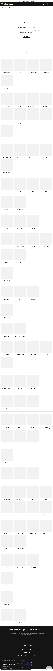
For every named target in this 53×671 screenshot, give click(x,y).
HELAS (33, 246)
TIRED (6, 548)
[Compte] (44, 4)
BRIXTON (6, 122)
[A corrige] (7, 65)
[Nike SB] (20, 381)
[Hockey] (7, 254)
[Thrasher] (20, 526)
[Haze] (7, 239)
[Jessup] (33, 291)
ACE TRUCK (33, 72)
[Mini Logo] (33, 347)
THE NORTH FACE (6, 533)
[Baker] (7, 99)
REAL (19, 481)
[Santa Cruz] (7, 492)
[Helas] (33, 239)
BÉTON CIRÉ (6, 138)
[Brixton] (7, 114)
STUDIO (46, 514)
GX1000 (33, 228)
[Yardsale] (7, 597)
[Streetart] (33, 507)
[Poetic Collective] (46, 419)
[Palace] (7, 419)
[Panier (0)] (51, 4)
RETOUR (26, 36)
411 (7, 622)
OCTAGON (20, 408)
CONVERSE (6, 172)
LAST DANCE (6, 336)
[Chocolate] (33, 150)
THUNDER (33, 533)
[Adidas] (46, 65)
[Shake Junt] (20, 492)
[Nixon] (33, 381)
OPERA (33, 408)
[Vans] (7, 560)
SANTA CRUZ (6, 499)
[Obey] (7, 401)
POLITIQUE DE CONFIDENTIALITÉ (7, 667)
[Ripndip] (33, 473)
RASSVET (6, 481)
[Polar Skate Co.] (7, 436)
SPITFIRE (6, 514)
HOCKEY (6, 262)
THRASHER (19, 533)
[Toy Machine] (20, 541)
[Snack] (33, 492)
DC (7, 191)
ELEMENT (20, 209)
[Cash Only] (20, 150)
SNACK (33, 499)
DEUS (20, 191)
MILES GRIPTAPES (19, 354)
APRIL (6, 88)
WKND (6, 585)
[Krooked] (7, 310)
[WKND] (7, 578)
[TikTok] (31, 662)
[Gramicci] (20, 221)
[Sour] (46, 492)
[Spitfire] (7, 507)
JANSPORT (20, 299)
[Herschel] (46, 239)
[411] (7, 615)
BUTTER (46, 122)
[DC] (7, 184)
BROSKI (33, 122)
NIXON (33, 388)
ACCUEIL (2, 7)
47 (20, 622)
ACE (20, 72)
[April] (7, 80)
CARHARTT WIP (6, 157)
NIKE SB (20, 388)
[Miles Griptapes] (20, 347)
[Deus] (20, 184)
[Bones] (20, 99)
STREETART (33, 514)
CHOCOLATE (33, 157)
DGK (33, 191)
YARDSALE (6, 604)
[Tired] (7, 541)
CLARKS (46, 157)
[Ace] (20, 65)
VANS (6, 567)
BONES (20, 106)
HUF (20, 262)
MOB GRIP (7, 370)
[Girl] (7, 221)
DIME (46, 191)
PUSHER (33, 444)
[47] (20, 615)
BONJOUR (46, 106)
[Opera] (33, 401)
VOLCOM (33, 567)
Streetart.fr (5, 4)
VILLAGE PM (19, 567)
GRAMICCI (20, 228)
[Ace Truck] (33, 65)
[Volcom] (33, 560)
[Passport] (20, 419)
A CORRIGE (6, 72)
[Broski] (33, 114)
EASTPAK (6, 209)
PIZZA (33, 427)
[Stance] (20, 507)
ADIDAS (46, 72)
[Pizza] (33, 419)
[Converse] (7, 165)
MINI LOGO (33, 354)
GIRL (6, 228)
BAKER (7, 106)
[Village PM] (20, 560)
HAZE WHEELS (20, 246)
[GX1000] (33, 221)
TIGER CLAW (46, 533)
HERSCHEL (46, 246)
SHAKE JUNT (20, 499)
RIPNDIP (33, 481)
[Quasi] (7, 455)
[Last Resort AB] (20, 328)
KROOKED (7, 317)
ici (38, 30)
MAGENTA (7, 354)
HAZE (6, 246)
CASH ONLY (19, 157)
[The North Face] (7, 526)
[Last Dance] (7, 328)
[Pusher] (33, 436)
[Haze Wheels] (20, 239)
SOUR (46, 499)
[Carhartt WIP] (7, 150)
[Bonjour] (46, 99)
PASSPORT (20, 427)
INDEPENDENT (6, 280)
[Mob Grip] (7, 362)
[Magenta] (7, 347)
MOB (46, 354)
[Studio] (46, 507)
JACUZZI (6, 299)
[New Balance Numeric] (7, 381)
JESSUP (33, 299)
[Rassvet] (7, 473)
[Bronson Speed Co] (20, 114)
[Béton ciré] (7, 131)
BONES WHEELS (33, 106)
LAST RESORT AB (20, 336)
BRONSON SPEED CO (20, 122)
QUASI (7, 462)
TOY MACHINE (20, 548)
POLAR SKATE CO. (6, 444)
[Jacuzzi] (7, 291)
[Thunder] (33, 526)
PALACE (6, 427)
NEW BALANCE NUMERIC (6, 389)
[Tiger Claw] (46, 526)
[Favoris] (47, 4)
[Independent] (7, 273)
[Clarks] (46, 150)
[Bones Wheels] (33, 99)
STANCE (19, 514)
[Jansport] (20, 291)
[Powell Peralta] (20, 436)
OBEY (6, 408)
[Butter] (46, 114)
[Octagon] (20, 401)
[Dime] (46, 184)
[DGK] (33, 184)
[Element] (20, 202)
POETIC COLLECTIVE (46, 428)
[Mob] (46, 347)
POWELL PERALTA (19, 444)
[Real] (20, 473)
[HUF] (20, 254)
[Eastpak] (7, 202)
